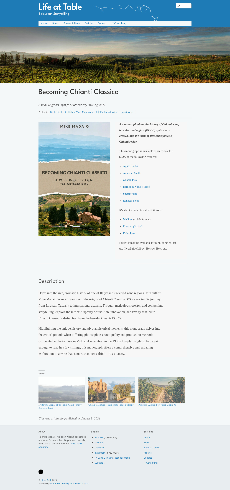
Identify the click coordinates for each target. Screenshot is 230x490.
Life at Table (46, 480)
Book (52, 112)
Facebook (99, 447)
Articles (89, 23)
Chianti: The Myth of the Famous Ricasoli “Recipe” (111, 405)
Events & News (72, 23)
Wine (114, 112)
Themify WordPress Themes (75, 483)
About (44, 23)
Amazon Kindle (132, 172)
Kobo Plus (129, 233)
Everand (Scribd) (132, 226)
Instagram (100, 452)
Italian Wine (74, 112)
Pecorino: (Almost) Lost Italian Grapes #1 (157, 405)
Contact (102, 23)
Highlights (61, 112)
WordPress (55, 483)
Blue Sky (99, 437)
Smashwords (130, 193)
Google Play (130, 179)
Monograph (88, 112)
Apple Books (130, 165)
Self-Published (103, 112)
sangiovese (127, 112)
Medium (128, 219)
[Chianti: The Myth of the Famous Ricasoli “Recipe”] (111, 390)
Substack (99, 462)
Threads (99, 442)
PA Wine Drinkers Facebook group (112, 457)
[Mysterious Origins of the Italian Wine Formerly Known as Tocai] (61, 390)
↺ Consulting (118, 23)
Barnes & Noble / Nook (136, 186)
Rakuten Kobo (131, 200)
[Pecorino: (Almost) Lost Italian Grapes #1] (161, 390)
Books (55, 23)
